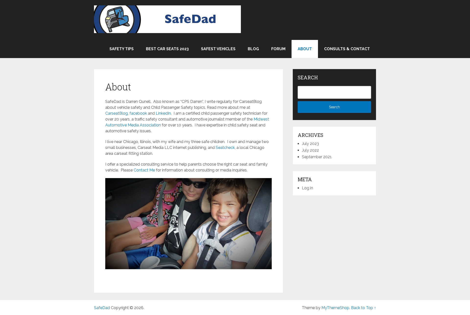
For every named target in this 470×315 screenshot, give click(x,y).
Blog (253, 49)
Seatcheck (225, 147)
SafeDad (102, 307)
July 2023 (310, 143)
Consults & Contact (347, 49)
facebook (138, 113)
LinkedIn (163, 113)
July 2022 (310, 150)
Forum (278, 49)
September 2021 (317, 157)
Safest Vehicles (218, 49)
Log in (307, 188)
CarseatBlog (116, 113)
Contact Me (144, 170)
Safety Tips (121, 49)
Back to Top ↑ (363, 307)
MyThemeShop (335, 307)
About (305, 49)
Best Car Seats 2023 (167, 49)
